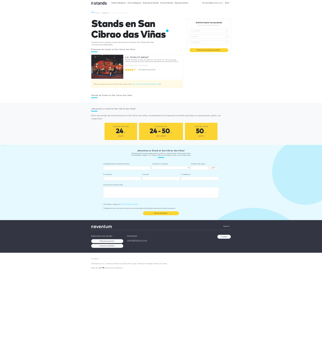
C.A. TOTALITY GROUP (137, 57)
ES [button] (228, 3)
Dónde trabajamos (118, 3)
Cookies (224, 237)
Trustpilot (95, 259)
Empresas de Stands (151, 3)
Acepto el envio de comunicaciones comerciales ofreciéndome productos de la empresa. (140, 208)
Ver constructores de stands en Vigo (147, 84)
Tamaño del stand (198, 164)
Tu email (145, 174)
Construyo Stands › (107, 246)
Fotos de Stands (166, 3)
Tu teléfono (185, 174)
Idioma (226, 226)
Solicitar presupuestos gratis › (209, 50)
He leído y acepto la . (121, 204)
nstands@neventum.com (213, 3)
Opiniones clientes (181, 3)
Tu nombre (107, 174)
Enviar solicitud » (161, 213)
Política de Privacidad (129, 204)
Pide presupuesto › (107, 241)
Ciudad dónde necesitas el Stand (116, 164)
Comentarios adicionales (113, 185)
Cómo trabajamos (134, 3)
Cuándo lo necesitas (160, 164)
